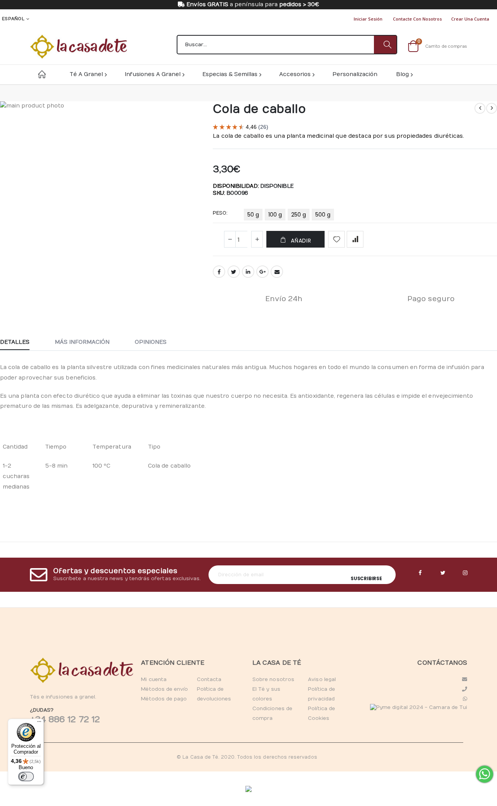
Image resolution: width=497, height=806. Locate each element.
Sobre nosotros (273, 679)
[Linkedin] (465, 573)
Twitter (234, 271)
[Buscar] (385, 45)
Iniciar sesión (368, 19)
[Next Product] (491, 108)
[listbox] (290, 216)
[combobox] (286, 45)
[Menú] (39, 723)
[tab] (20, 343)
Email (277, 271)
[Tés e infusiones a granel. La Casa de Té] (78, 47)
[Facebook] (420, 573)
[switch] (26, 776)
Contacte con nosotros (417, 19)
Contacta (209, 679)
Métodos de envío (164, 689)
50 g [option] (253, 214)
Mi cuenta (154, 679)
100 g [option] (275, 214)
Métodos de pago (164, 699)
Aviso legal (322, 679)
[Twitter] (442, 573)
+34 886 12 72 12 (65, 719)
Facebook (219, 271)
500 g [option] (322, 214)
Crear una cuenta (470, 19)
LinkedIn (248, 271)
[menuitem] (404, 74)
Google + (262, 271)
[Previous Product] (479, 108)
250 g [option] (298, 214)
